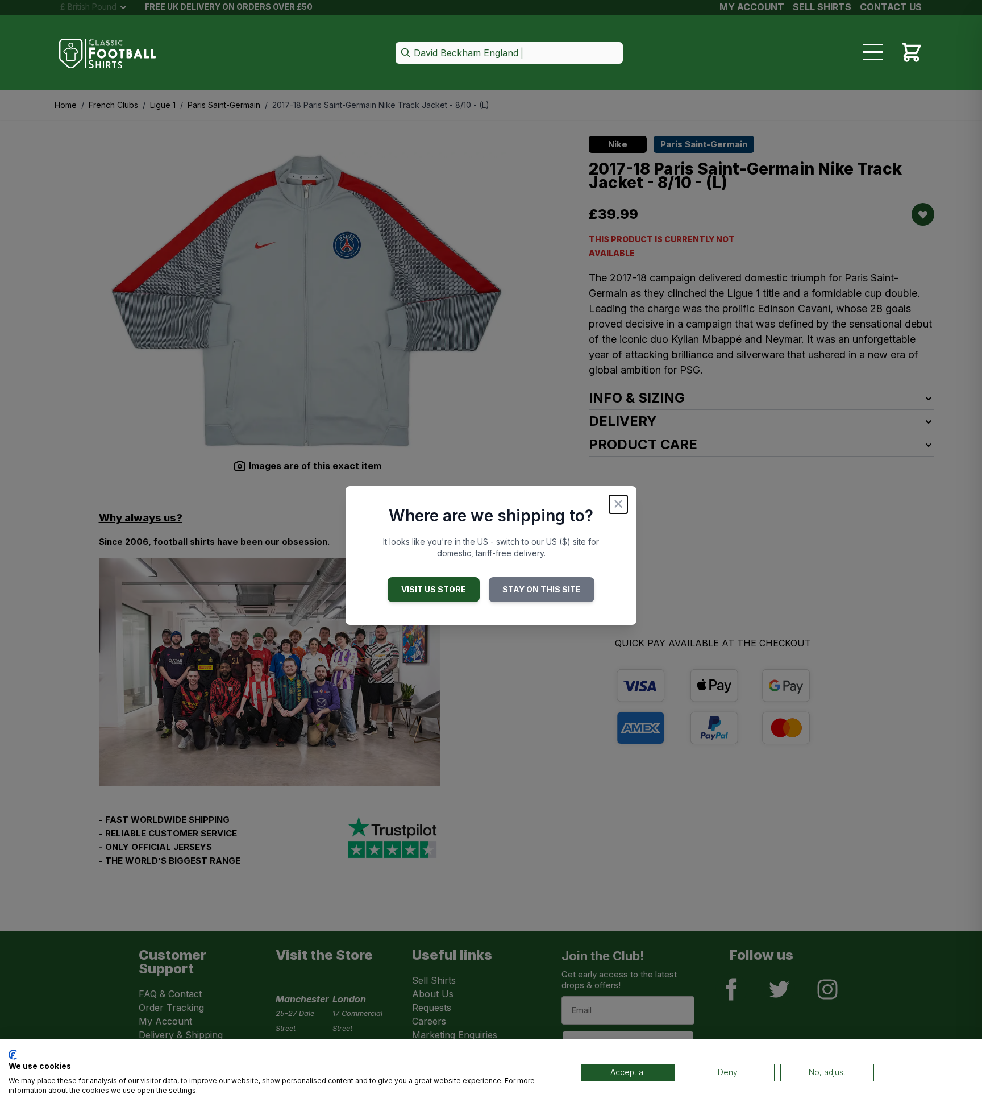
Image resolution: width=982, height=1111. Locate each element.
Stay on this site (541, 589)
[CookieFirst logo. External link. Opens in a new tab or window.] (13, 1055)
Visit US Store (433, 589)
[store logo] (107, 54)
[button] (509, 53)
